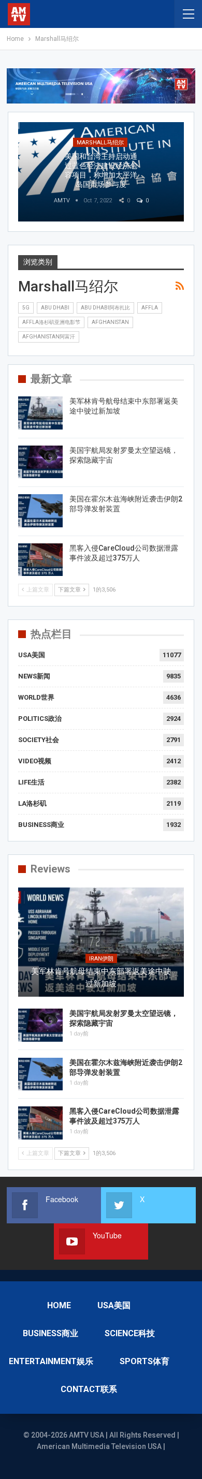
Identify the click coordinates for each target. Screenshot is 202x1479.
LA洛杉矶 (32, 803)
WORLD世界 (36, 697)
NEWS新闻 (34, 676)
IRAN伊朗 (101, 958)
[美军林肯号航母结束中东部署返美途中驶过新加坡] (40, 413)
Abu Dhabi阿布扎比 (105, 307)
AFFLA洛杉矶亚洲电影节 (51, 322)
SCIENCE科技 (130, 1333)
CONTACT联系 (89, 1389)
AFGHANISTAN (110, 322)
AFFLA (149, 307)
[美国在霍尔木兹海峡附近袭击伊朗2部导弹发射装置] (40, 510)
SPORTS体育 (144, 1361)
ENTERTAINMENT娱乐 (51, 1361)
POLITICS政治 (40, 718)
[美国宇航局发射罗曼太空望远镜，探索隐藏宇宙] (40, 462)
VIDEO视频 (34, 761)
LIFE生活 (31, 782)
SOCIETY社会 (38, 740)
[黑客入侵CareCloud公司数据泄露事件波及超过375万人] (40, 559)
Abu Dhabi (55, 307)
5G (26, 307)
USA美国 (31, 655)
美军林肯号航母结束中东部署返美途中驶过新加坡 (101, 977)
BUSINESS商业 (41, 825)
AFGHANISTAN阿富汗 (48, 336)
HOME (59, 1305)
